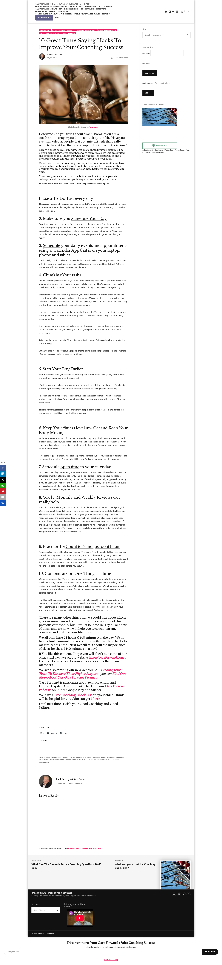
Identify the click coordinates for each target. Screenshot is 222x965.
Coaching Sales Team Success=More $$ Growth (56, 6)
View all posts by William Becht (69, 783)
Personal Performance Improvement (67, 760)
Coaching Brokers (54, 757)
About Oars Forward (88, 6)
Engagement (45, 30)
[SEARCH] (189, 12)
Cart (57, 18)
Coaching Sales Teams (96, 757)
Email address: (147, 83)
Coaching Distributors (74, 757)
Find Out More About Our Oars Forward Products (82, 675)
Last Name (146, 63)
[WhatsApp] (3, 485)
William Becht (55, 55)
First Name (146, 53)
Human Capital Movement (63, 30)
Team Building (69, 33)
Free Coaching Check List (73, 695)
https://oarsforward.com (106, 657)
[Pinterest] (3, 491)
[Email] (3, 497)
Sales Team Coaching (107, 30)
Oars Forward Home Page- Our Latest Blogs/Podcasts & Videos (63, 4)
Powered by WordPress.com (42, 933)
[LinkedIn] (3, 474)
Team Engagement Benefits (71, 9)
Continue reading (111, 960)
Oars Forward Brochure (46, 9)
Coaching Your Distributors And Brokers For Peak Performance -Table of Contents (73, 14)
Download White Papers (95, 9)
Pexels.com (93, 127)
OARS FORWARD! (105, 6)
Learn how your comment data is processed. (84, 848)
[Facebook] (3, 468)
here (96, 699)
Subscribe (210, 952)
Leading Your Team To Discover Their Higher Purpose (79, 672)
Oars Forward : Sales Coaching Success (51, 893)
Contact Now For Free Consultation (51, 11)
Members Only (44, 18)
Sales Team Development (50, 33)
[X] (3, 480)
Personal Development (86, 30)
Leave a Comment (121, 58)
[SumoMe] (3, 503)
